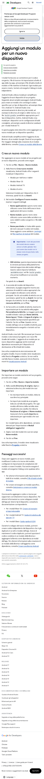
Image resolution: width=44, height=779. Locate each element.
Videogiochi (6, 616)
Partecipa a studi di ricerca (11, 727)
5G (3, 634)
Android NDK (6, 708)
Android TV (5, 656)
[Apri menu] (3, 2)
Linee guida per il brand (24, 762)
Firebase (5, 748)
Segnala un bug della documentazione (15, 721)
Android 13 (5, 679)
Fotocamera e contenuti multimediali (14, 627)
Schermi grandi (7, 642)
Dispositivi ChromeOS (9, 649)
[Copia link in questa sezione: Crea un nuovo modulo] (31, 153)
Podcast (4, 607)
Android (4, 587)
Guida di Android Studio (10, 695)
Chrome (4, 744)
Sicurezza (5, 594)
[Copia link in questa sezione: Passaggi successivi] (28, 454)
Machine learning (7, 620)
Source (4, 597)
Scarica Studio (7, 705)
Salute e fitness (7, 623)
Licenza (11, 762)
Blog (3, 604)
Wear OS (5, 646)
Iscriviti (35, 771)
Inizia (22, 38)
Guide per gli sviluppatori (10, 698)
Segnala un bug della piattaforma (13, 717)
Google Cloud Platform (10, 751)
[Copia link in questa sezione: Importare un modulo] (30, 371)
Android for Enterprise (9, 590)
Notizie (4, 601)
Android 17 (5, 665)
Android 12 (5, 682)
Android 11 (5, 686)
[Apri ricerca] (28, 2)
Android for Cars (7, 653)
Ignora (22, 31)
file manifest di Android (21, 234)
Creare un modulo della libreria (30, 144)
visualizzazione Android (17, 362)
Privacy (4, 630)
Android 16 (5, 668)
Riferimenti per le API (9, 701)
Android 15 (5, 672)
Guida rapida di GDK (28, 522)
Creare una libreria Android (28, 546)
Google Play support (8, 724)
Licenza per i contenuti (26, 556)
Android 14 (5, 675)
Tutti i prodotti (7, 755)
